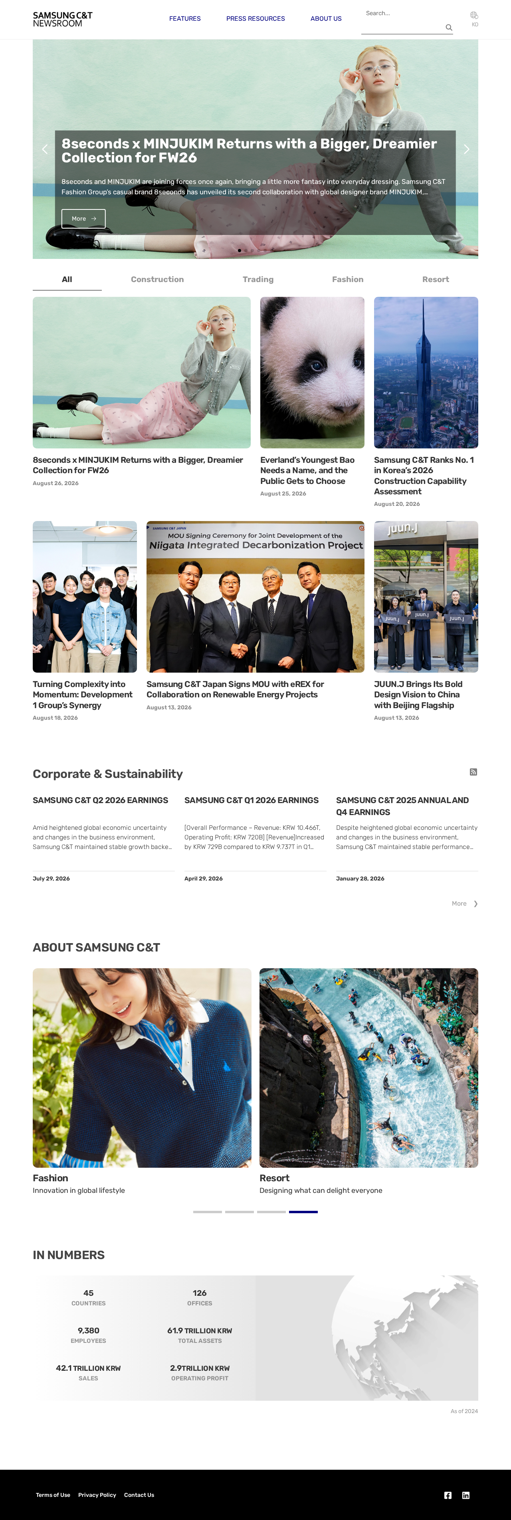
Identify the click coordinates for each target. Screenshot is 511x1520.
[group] (255, 149)
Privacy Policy (97, 1495)
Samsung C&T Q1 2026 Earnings (251, 800)
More (459, 903)
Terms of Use (53, 1495)
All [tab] (67, 279)
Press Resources (255, 18)
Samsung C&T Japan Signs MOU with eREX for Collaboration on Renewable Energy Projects (235, 689)
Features (185, 18)
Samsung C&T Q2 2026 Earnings (100, 800)
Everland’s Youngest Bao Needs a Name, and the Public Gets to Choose (307, 470)
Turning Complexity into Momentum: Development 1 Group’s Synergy (82, 694)
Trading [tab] (258, 279)
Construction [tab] (157, 279)
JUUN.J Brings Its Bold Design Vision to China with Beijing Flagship (418, 694)
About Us (326, 18)
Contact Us (139, 1495)
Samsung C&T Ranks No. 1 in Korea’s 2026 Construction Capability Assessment (423, 475)
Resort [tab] (435, 279)
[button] (239, 250)
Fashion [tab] (348, 279)
